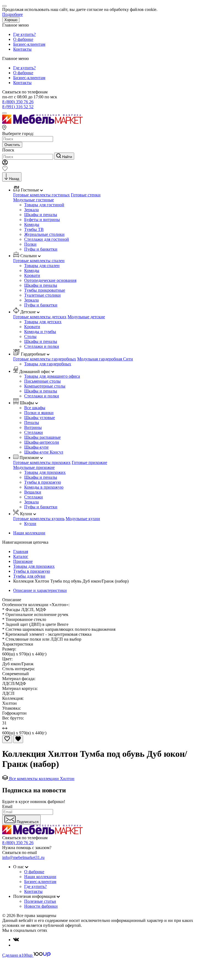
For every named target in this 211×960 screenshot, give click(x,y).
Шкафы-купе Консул (43, 452)
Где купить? (24, 34)
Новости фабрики (41, 906)
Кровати (32, 275)
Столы (30, 336)
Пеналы (31, 422)
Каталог (20, 556)
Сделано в (17, 955)
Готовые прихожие (89, 462)
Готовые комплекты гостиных (41, 195)
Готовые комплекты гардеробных (44, 359)
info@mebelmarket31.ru (23, 857)
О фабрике (23, 39)
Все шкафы (34, 407)
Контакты (22, 49)
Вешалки (32, 492)
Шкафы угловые (39, 417)
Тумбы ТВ (34, 229)
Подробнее (12, 14)
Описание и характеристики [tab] (40, 590)
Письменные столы (42, 381)
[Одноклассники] (15, 945)
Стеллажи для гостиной (46, 239)
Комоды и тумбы (40, 331)
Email (7, 806)
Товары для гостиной (44, 204)
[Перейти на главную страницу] (42, 122)
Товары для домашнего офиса (52, 376)
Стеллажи (33, 432)
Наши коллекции (29, 533)
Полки (30, 244)
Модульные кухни (83, 518)
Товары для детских (43, 321)
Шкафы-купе (36, 447)
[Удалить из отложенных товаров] (18, 739)
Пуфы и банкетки (40, 249)
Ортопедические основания (50, 280)
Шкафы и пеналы (40, 214)
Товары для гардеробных (47, 364)
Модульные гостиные (33, 199)
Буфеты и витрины (42, 219)
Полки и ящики (39, 412)
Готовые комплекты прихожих (42, 462)
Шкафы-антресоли (41, 442)
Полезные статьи (40, 901)
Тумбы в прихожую (42, 482)
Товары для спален (42, 265)
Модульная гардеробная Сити (105, 359)
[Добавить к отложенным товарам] (7, 739)
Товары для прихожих (45, 472)
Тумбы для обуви (29, 576)
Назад (14, 179)
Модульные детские (86, 316)
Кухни (30, 523)
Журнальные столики (44, 234)
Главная (20, 551)
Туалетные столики (42, 295)
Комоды (31, 224)
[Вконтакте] (16, 939)
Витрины (33, 427)
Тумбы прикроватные (44, 290)
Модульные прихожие (34, 467)
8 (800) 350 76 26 (18, 101)
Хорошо (10, 20)
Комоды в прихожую (43, 487)
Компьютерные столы (44, 386)
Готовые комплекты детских (39, 316)
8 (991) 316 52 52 (18, 106)
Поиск (8, 150)
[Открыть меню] (4, 113)
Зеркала (31, 209)
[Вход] (5, 163)
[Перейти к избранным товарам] (5, 169)
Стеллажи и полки (41, 346)
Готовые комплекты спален (39, 260)
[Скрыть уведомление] (4, 6)
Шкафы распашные (42, 437)
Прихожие (23, 561)
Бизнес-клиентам (29, 44)
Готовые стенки (86, 195)
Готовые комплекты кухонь (39, 518)
